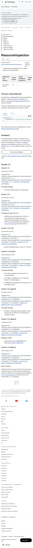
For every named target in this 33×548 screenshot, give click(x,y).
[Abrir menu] (2, 2)
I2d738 (13, 343)
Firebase (3, 526)
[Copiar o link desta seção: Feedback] (11, 135)
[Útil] (8, 30)
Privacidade (4, 440)
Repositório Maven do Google (17, 101)
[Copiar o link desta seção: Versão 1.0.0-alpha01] (17, 347)
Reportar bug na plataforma (8, 503)
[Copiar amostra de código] (31, 116)
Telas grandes (4, 449)
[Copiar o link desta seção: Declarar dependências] (23, 94)
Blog (2, 421)
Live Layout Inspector (10, 224)
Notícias (3, 419)
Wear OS (3, 452)
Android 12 (4, 478)
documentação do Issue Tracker (16, 156)
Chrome (3, 523)
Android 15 (4, 470)
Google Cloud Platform (7, 528)
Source (3, 416)
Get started (5, 6)
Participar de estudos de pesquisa (9, 511)
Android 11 (3, 480)
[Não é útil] (11, 30)
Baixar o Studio (4, 494)
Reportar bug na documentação (9, 506)
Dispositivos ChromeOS (7, 454)
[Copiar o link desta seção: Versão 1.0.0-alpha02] (17, 319)
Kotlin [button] (12, 113)
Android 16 (4, 468)
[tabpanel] (16, 119)
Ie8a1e (17, 280)
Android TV (4, 459)
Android (3, 409)
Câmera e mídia (5, 438)
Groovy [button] (5, 113)
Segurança (4, 414)
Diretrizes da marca (19, 536)
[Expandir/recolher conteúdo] (10, 34)
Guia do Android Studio (7, 487)
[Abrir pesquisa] (19, 2)
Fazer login (28, 2)
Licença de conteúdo (17, 391)
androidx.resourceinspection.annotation (11, 64)
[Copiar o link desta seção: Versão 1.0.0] (11, 194)
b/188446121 (19, 343)
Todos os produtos (6, 531)
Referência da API (5, 492)
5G (2, 443)
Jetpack (14, 6)
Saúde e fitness (5, 435)
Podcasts (3, 424)
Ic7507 (12, 314)
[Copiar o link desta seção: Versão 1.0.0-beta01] (16, 252)
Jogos (2, 430)
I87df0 (12, 275)
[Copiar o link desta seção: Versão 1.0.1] (11, 168)
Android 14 (4, 473)
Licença (10, 536)
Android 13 (3, 475)
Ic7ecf (13, 284)
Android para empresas (7, 411)
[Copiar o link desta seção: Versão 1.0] (11, 165)
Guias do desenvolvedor (7, 489)
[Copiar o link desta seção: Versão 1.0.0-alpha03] (17, 289)
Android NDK (4, 497)
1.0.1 (13, 84)
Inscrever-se (26, 540)
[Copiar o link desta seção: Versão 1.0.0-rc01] (15, 228)
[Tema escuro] (29, 116)
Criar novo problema (16, 152)
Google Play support (6, 508)
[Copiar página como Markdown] (8, 59)
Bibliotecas (28, 27)
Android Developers (5, 27)
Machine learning (5, 433)
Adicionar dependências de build (10, 129)
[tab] (5, 113)
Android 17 (4, 465)
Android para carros (6, 456)
